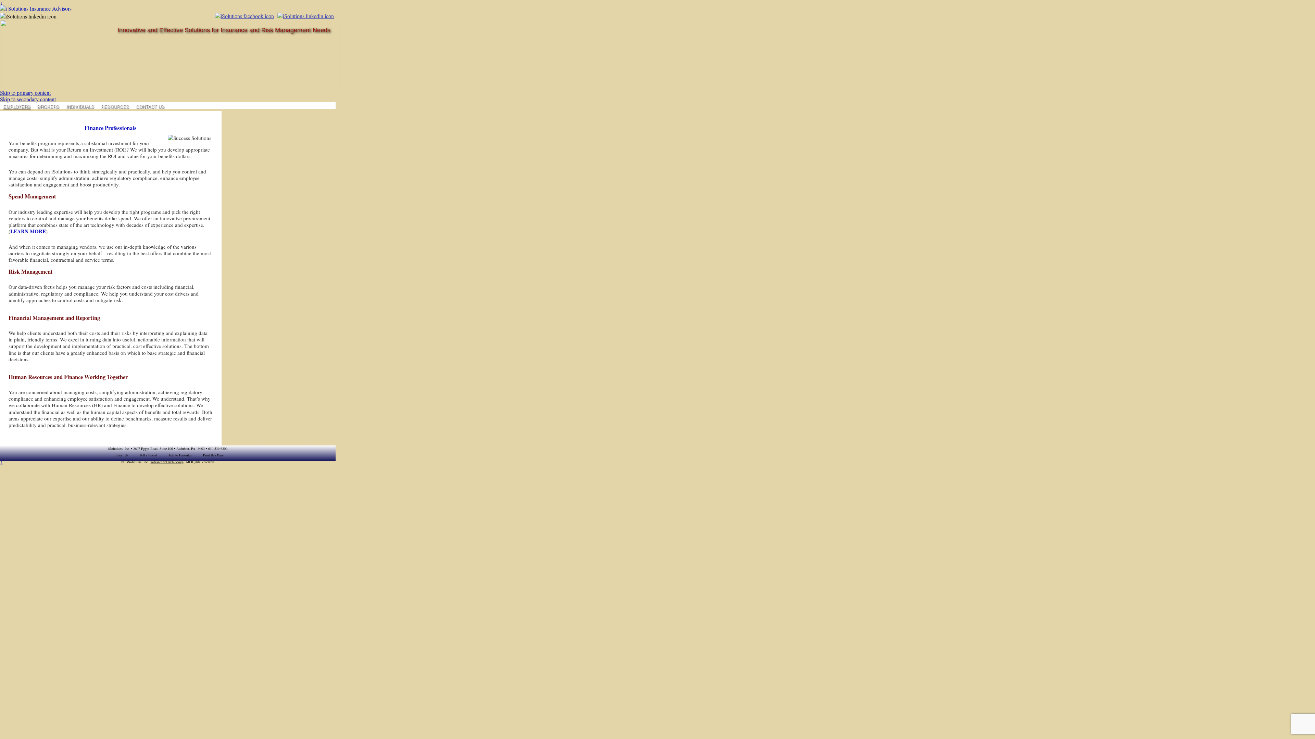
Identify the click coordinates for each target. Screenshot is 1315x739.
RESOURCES (115, 106)
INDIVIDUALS (80, 106)
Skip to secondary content (28, 99)
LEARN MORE (28, 231)
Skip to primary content (25, 92)
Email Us (121, 455)
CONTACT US (150, 106)
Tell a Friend (148, 455)
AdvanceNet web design (167, 461)
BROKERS (48, 106)
